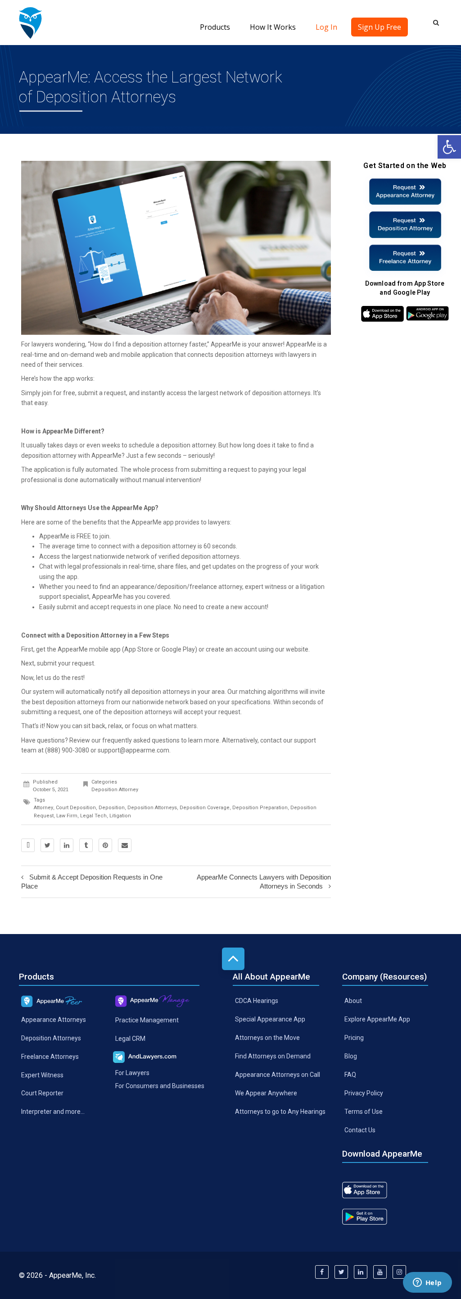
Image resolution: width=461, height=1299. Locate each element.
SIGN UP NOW (230, 675)
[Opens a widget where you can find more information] (427, 1283)
